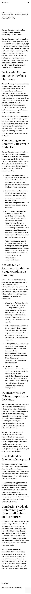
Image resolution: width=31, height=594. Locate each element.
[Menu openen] (28, 3)
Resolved (5, 3)
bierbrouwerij (18, 378)
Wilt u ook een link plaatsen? (11, 587)
